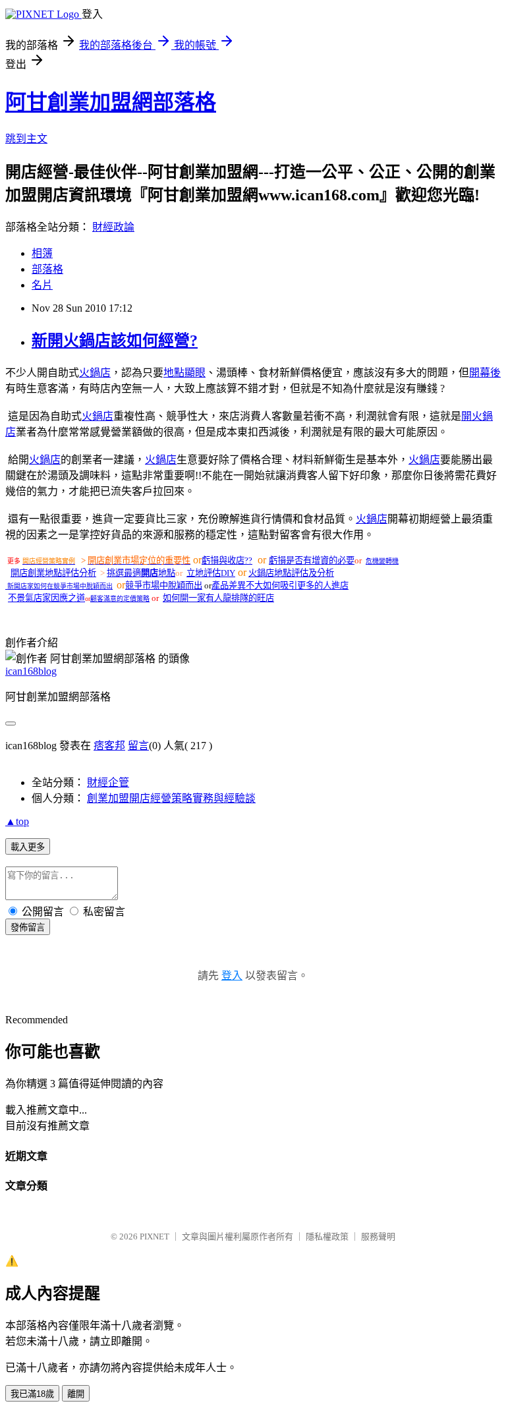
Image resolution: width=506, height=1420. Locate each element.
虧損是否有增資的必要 (311, 560)
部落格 (47, 269)
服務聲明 (378, 1236)
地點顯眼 (184, 372)
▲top (17, 821)
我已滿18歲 (32, 1394)
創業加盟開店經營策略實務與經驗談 (171, 798)
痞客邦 (109, 745)
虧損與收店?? (227, 560)
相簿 (42, 253)
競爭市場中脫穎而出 (163, 585)
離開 (75, 1394)
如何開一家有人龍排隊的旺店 (218, 598)
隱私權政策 (327, 1236)
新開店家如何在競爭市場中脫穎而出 (60, 586)
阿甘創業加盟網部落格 (110, 102)
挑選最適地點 (141, 573)
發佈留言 (28, 927)
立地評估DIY (210, 573)
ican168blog (31, 671)
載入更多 (28, 847)
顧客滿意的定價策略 (120, 598)
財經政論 (113, 227)
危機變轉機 (382, 561)
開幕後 (485, 372)
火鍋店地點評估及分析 (291, 573)
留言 (138, 745)
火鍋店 (95, 372)
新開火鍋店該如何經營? (115, 340)
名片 (42, 285)
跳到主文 (26, 138)
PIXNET (154, 1236)
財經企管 (108, 782)
